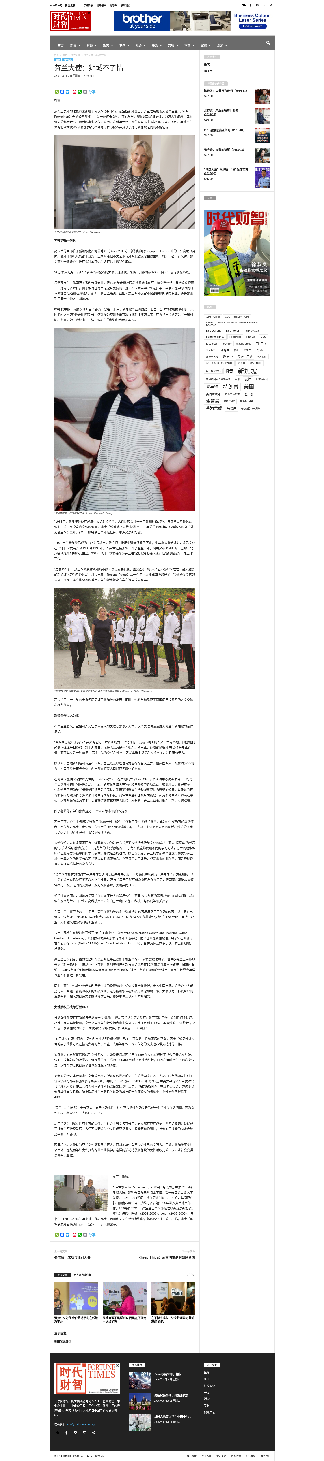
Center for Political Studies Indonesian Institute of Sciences (232, 323)
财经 (90, 45)
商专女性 (68, 59)
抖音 (229, 371)
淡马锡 (212, 386)
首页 (61, 45)
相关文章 (62, 1274)
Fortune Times (215, 336)
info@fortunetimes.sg (81, 1424)
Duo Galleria (213, 330)
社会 (139, 45)
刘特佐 (225, 350)
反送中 (228, 356)
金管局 (212, 401)
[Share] (271, 5)
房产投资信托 (213, 371)
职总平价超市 (232, 394)
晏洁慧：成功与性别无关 (72, 1257)
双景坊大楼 (212, 356)
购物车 (113, 5)
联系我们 (125, 5)
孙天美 (241, 363)
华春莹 (247, 350)
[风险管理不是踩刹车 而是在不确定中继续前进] (125, 1298)
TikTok (261, 343)
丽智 (187, 45)
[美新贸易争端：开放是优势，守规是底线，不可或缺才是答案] (140, 1401)
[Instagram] (257, 5)
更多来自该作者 (82, 1274)
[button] (268, 43)
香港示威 (214, 408)
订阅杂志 (88, 5)
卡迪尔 (259, 350)
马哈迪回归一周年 (250, 408)
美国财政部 (213, 394)
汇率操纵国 (262, 379)
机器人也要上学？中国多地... (172, 1416)
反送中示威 (245, 356)
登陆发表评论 (62, 1341)
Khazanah (211, 343)
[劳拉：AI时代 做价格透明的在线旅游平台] (76, 1298)
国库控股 (262, 356)
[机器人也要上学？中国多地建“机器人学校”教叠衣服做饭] (140, 1422)
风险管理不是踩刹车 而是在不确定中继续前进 (124, 1319)
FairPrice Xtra (251, 330)
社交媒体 (209, 1385)
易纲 (237, 379)
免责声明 (221, 1456)
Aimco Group (213, 316)
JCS (263, 337)
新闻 (73, 45)
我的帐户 (101, 5)
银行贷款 (229, 401)
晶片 (248, 379)
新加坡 (247, 371)
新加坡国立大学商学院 (218, 379)
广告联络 (251, 1456)
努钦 (236, 350)
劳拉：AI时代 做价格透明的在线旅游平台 (76, 1319)
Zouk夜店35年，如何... (169, 1374)
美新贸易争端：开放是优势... (172, 1395)
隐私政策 (236, 1456)
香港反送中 (246, 401)
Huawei (251, 337)
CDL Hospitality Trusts (237, 316)
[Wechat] (244, 5)
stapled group (243, 343)
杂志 (106, 45)
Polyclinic (227, 343)
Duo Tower (232, 330)
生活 (155, 45)
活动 (220, 45)
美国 (249, 387)
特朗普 (231, 387)
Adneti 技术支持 (96, 1456)
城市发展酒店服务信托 (219, 363)
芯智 (171, 45)
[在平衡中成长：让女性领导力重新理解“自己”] (173, 1298)
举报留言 (206, 1456)
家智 (204, 45)
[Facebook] (250, 5)
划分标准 (211, 350)
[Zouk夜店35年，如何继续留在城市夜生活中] (140, 1380)
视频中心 (209, 1412)
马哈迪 (231, 408)
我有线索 (192, 1456)
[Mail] (264, 5)
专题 (122, 45)
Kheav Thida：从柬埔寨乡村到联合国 (166, 1257)
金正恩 (249, 394)
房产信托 (256, 363)
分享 (92, 92)
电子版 (208, 71)
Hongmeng (235, 337)
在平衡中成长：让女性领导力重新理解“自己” (172, 1319)
